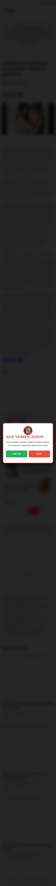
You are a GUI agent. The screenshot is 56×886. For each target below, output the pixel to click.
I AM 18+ (16, 454)
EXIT (39, 454)
